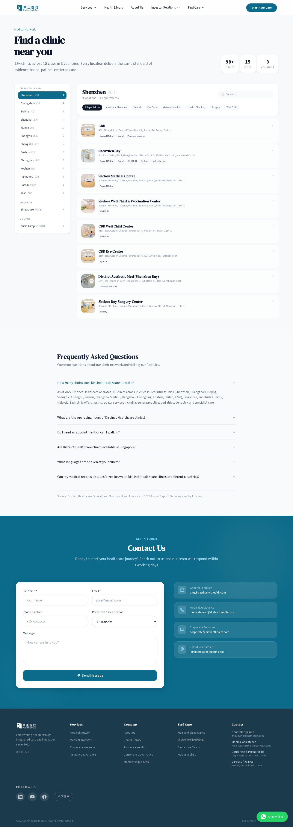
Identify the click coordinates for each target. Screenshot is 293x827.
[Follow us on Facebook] (44, 796)
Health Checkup (196, 107)
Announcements (134, 747)
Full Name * (30, 591)
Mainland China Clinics (191, 733)
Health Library (113, 7)
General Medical (172, 107)
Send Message (92, 675)
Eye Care (152, 107)
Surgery (216, 107)
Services (86, 7)
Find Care (194, 7)
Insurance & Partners (83, 755)
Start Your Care (261, 8)
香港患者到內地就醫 (191, 740)
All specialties (92, 107)
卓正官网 (63, 797)
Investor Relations (163, 7)
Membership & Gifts (136, 762)
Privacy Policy (248, 821)
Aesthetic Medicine (116, 107)
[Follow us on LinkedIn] (20, 796)
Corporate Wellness (82, 747)
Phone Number (32, 612)
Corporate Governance (138, 755)
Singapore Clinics (189, 747)
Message (29, 633)
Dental (137, 107)
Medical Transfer (81, 740)
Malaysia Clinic (187, 755)
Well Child (232, 107)
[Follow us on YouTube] (32, 796)
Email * (96, 591)
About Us (137, 7)
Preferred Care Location (107, 612)
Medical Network (80, 733)
